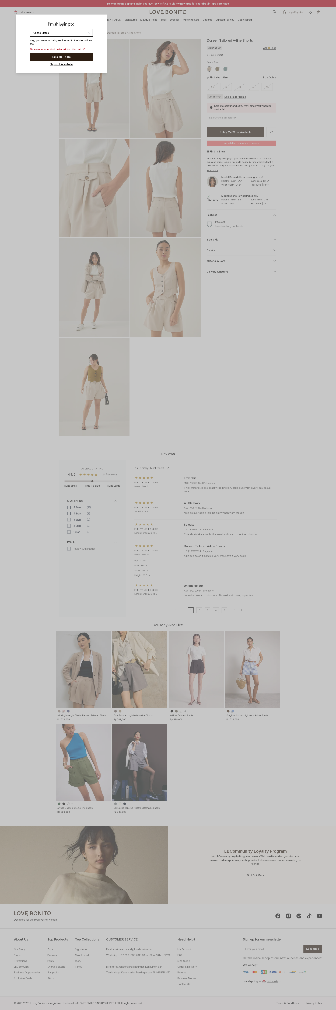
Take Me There (61, 56)
